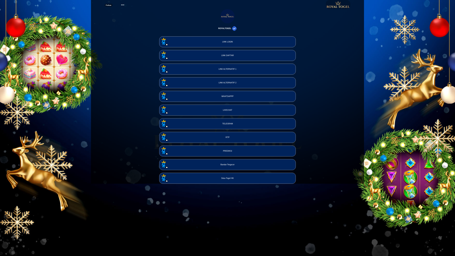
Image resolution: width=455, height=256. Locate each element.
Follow (108, 5)
